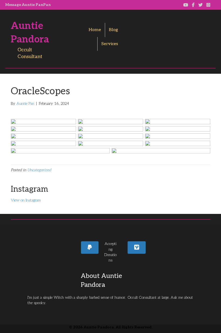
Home (95, 29)
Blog (113, 29)
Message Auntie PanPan (28, 4)
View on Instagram (26, 200)
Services (109, 43)
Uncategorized (39, 170)
